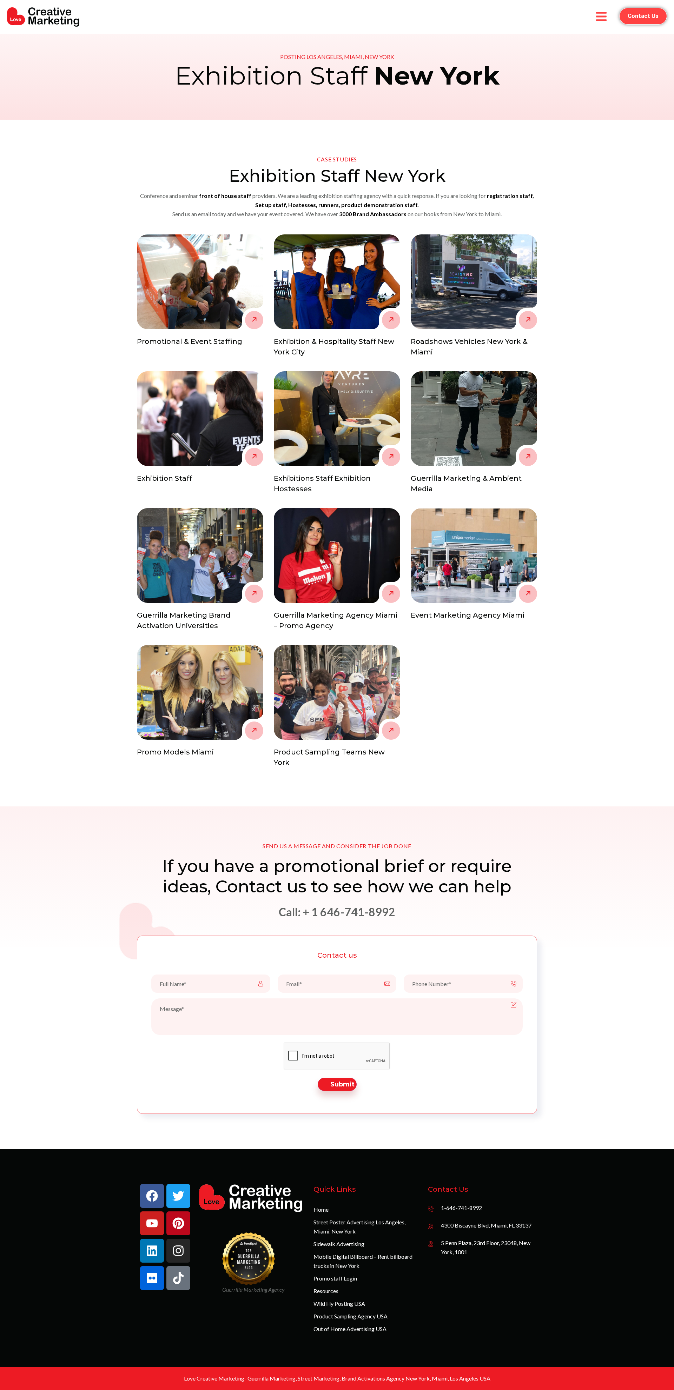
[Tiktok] (178, 1278)
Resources (325, 1291)
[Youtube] (152, 1223)
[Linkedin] (152, 1251)
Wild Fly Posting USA (339, 1303)
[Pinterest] (178, 1223)
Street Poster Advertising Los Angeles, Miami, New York (359, 1227)
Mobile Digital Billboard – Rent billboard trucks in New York (362, 1261)
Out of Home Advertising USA (349, 1328)
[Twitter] (178, 1196)
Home (321, 1209)
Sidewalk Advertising (338, 1244)
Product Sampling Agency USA (350, 1316)
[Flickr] (152, 1278)
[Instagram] (178, 1251)
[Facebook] (152, 1196)
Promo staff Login (335, 1278)
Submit (342, 1084)
